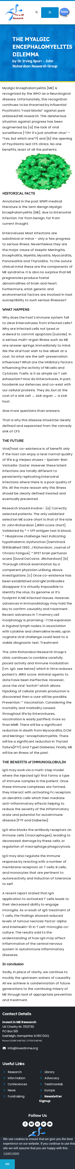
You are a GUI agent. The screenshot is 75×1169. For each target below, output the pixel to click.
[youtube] (49, 1124)
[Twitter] (43, 1124)
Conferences (17, 1084)
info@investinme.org (23, 1048)
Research (15, 1072)
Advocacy (51, 1078)
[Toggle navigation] (49, 12)
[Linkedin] (37, 1124)
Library (49, 1072)
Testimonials (53, 1084)
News (12, 1090)
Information (16, 1078)
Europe (49, 1090)
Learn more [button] (11, 1153)
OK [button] (7, 1164)
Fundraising (16, 1096)
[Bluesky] (31, 1124)
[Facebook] (25, 1124)
